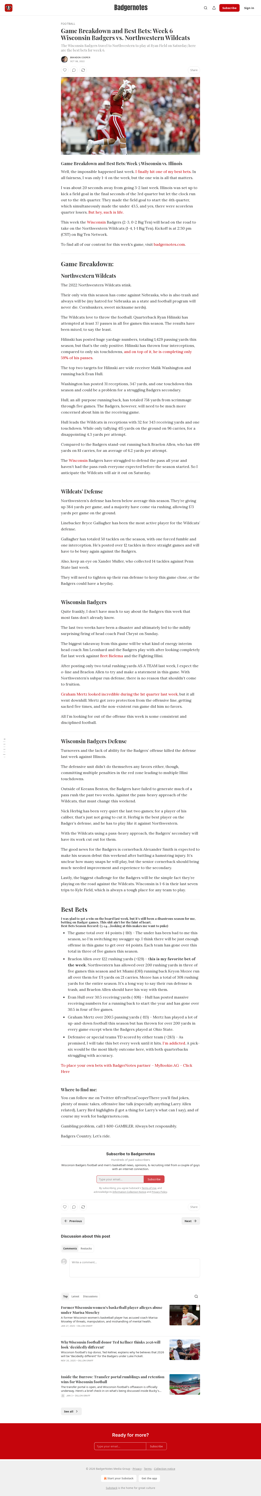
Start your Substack (120, 1478)
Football (68, 23)
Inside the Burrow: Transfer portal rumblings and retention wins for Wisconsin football (112, 1379)
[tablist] (77, 1248)
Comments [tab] (70, 1248)
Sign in (249, 8)
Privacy (137, 1469)
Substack (111, 1488)
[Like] (65, 70)
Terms (148, 1469)
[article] (130, 1319)
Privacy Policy (159, 1192)
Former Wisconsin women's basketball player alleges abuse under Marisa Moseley (111, 1310)
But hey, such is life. (106, 212)
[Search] (205, 8)
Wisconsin (96, 222)
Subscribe (229, 8)
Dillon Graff (84, 1326)
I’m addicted (174, 1043)
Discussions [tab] (90, 1296)
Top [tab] (65, 1296)
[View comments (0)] (74, 70)
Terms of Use (149, 1188)
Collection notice (164, 1469)
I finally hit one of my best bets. (163, 171)
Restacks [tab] (86, 1248)
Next (188, 1221)
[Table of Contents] (4, 748)
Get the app (149, 1478)
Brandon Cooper (80, 57)
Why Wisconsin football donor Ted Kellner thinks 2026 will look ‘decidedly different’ (110, 1344)
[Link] (56, 163)
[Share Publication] (214, 8)
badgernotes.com (169, 244)
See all (68, 1411)
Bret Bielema (111, 655)
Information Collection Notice (129, 1192)
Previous (75, 1221)
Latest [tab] (75, 1296)
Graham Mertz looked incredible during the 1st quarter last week (119, 694)
